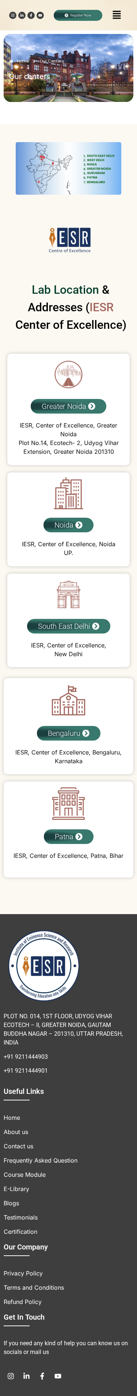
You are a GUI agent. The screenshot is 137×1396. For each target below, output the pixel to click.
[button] (117, 15)
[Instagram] (12, 15)
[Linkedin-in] (22, 15)
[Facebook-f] (31, 15)
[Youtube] (40, 15)
